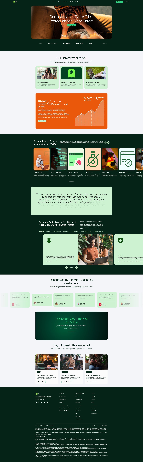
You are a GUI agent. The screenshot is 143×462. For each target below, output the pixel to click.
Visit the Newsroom (91, 381)
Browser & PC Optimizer (64, 410)
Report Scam (78, 410)
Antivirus (61, 402)
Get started (119, 1)
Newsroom (89, 371)
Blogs (92, 402)
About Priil (93, 396)
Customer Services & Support (41, 456)
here (50, 451)
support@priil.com (74, 451)
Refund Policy (78, 416)
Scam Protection (62, 399)
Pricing (77, 396)
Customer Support (79, 405)
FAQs (77, 413)
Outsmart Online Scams (68, 375)
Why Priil (93, 399)
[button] (108, 142)
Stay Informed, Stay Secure (45, 375)
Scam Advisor (65, 371)
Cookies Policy (94, 413)
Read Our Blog (41, 381)
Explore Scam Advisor (67, 381)
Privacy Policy (105, 425)
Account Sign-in (79, 399)
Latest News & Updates (93, 375)
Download (78, 407)
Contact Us (93, 410)
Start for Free (72, 25)
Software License (79, 419)
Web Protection (62, 396)
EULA (94, 425)
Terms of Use (98, 425)
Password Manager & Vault (64, 407)
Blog (38, 371)
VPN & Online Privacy (63, 405)
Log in (127, 1)
